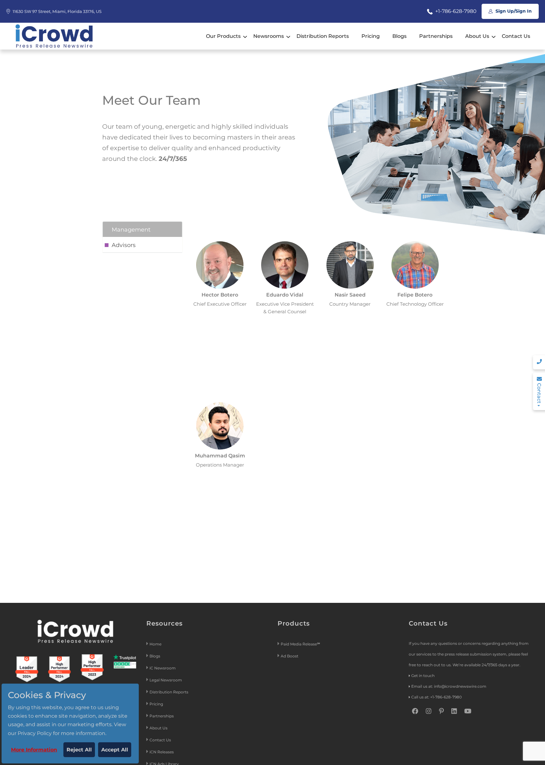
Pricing (370, 36)
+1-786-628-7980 (455, 11)
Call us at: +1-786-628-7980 (436, 697)
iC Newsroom (163, 668)
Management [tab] (131, 229)
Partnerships (436, 36)
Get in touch (423, 675)
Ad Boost (289, 656)
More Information (34, 750)
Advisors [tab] (124, 245)
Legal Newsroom (166, 680)
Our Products (223, 36)
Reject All (79, 750)
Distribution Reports (322, 36)
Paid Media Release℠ (300, 644)
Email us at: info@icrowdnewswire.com (448, 686)
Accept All (114, 750)
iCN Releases (161, 752)
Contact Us (516, 36)
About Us (477, 36)
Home (155, 644)
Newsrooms (268, 36)
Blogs (399, 36)
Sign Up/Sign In (513, 11)
